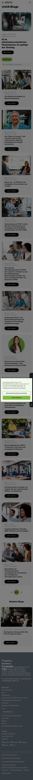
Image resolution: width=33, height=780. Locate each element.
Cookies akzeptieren (16, 397)
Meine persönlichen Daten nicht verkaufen (16, 393)
